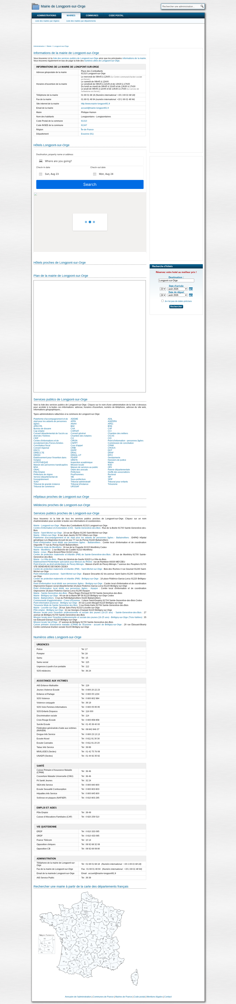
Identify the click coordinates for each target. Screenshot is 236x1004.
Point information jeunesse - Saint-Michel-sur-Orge (57, 574)
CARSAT (75, 431)
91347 (84, 125)
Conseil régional (41, 448)
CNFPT (74, 443)
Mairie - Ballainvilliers (44, 598)
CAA (73, 428)
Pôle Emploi (39, 472)
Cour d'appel (77, 445)
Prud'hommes (77, 474)
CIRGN (74, 440)
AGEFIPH (112, 421)
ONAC (37, 469)
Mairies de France (123, 997)
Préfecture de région (43, 474)
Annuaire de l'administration (78, 997)
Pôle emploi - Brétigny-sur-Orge (48, 610)
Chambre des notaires (81, 436)
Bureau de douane (42, 428)
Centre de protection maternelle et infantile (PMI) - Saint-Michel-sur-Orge (68, 569)
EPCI (110, 455)
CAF (110, 428)
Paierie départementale (119, 469)
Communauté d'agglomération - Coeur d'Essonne (57, 600)
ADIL (110, 419)
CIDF (36, 438)
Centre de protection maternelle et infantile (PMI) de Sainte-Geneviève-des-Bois (72, 554)
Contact (168, 997)
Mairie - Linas (40, 552)
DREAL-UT (76, 455)
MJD (110, 465)
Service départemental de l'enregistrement (46, 478)
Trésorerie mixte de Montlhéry (48, 547)
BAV (73, 426)
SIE (72, 477)
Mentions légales (155, 997)
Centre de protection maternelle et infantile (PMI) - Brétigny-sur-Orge (66, 578)
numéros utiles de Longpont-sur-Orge (102, 61)
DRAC (74, 453)
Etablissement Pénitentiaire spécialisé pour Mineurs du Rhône (63, 562)
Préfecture (75, 472)
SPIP (110, 479)
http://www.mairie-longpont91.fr (95, 103)
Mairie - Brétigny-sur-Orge (46, 595)
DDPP (74, 450)
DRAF (111, 453)
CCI (109, 431)
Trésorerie (112, 484)
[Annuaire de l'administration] (35, 6)
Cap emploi (39, 431)
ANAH (74, 424)
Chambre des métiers (118, 433)
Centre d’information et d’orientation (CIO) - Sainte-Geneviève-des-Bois (67, 528)
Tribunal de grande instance (47, 484)
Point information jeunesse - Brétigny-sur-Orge (55, 603)
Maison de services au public (84, 467)
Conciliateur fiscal (42, 445)
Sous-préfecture (78, 479)
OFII (110, 467)
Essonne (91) (87, 134)
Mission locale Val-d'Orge (45, 622)
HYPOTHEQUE (41, 462)
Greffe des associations (119, 472)
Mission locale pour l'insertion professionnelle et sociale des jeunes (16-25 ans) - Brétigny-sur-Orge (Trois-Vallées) (88, 617)
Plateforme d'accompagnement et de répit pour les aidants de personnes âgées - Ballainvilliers (81, 537)
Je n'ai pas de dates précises (178, 301)
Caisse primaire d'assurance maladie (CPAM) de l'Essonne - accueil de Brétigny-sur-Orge (78, 624)
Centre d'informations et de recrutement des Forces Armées (48, 441)
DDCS (37, 450)
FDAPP (74, 457)
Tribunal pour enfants (118, 482)
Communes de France (103, 997)
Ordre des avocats (79, 469)
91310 (84, 121)
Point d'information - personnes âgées (125, 440)
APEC (111, 424)
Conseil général (78, 433)
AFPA (73, 421)
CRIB (73, 448)
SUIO (36, 482)
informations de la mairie (134, 58)
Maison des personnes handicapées (51, 465)
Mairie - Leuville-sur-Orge (46, 607)
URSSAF (75, 486)
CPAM (111, 445)
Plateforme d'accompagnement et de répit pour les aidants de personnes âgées (51, 421)
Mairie (111, 462)
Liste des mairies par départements (81, 21)
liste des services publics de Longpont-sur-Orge (75, 58)
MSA (36, 467)
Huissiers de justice (117, 460)
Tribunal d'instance (79, 484)
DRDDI (37, 455)
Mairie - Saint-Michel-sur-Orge (48, 533)
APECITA (38, 426)
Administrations (46, 15)
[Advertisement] (118, 33)
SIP (109, 477)
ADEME (74, 419)
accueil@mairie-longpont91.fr (95, 108)
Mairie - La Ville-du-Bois (45, 559)
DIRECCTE (39, 453)
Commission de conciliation (121, 443)
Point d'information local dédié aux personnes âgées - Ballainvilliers (67, 542)
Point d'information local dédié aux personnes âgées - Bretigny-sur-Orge (68, 583)
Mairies (71, 15)
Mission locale (77, 465)
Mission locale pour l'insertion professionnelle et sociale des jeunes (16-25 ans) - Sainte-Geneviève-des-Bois (87, 612)
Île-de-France (87, 129)
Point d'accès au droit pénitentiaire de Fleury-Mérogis (59, 564)
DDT (110, 450)
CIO (109, 438)
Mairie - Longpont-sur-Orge (46, 525)
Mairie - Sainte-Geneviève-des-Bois (50, 593)
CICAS (111, 436)
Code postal (116, 15)
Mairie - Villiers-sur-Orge (45, 535)
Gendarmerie (114, 457)
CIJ (72, 438)
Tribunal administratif (80, 482)
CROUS (111, 448)
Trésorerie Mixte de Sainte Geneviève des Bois (56, 605)
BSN (110, 426)
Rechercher (176, 306)
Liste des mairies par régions (47, 21)
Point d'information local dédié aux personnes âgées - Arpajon (66, 588)
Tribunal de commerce (44, 486)
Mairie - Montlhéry (42, 549)
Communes (92, 15)
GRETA (74, 460)
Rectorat (112, 474)
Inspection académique (82, 462)
